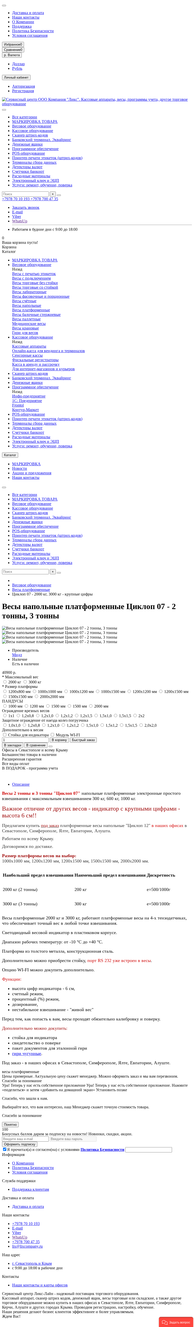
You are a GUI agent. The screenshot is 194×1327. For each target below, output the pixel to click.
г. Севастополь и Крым (32, 1263)
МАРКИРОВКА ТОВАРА (35, 121)
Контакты (10, 1276)
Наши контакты (25, 17)
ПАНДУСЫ (12, 701)
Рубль (17, 68)
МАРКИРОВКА (26, 464)
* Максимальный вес (20, 677)
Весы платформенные (31, 310)
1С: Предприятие (27, 401)
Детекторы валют (27, 167)
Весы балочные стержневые (36, 314)
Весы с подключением (31, 278)
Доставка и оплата (28, 13)
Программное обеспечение (35, 149)
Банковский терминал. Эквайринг (41, 140)
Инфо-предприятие (28, 396)
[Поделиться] (50, 746)
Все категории (24, 117)
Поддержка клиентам (30, 1189)
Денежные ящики (27, 144)
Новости (19, 468)
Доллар (18, 64)
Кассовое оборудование (32, 130)
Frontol (18, 405)
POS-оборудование (28, 153)
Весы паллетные (26, 319)
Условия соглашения (29, 35)
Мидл (17, 655)
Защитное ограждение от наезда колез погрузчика (45, 720)
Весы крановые (25, 328)
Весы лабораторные (29, 292)
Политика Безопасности (33, 31)
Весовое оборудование (31, 126)
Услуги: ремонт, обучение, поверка (42, 185)
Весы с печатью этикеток (34, 274)
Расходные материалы (31, 176)
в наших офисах (167, 825)
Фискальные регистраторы (35, 360)
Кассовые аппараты (29, 346)
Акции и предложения (31, 473)
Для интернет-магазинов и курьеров (43, 369)
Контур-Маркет (25, 410)
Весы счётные (24, 301)
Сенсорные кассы (27, 355)
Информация (13, 1154)
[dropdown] (4, 5)
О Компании (23, 22)
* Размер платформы (20, 686)
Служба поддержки (19, 1181)
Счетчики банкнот (28, 171)
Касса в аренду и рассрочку (36, 364)
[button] (176, 1322)
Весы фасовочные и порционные (40, 296)
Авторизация (23, 86)
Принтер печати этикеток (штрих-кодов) (47, 158)
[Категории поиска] (4, 110)
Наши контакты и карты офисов (40, 1285)
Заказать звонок (25, 207)
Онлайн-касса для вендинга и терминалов (48, 351)
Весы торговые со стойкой (35, 287)
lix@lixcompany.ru (27, 1246)
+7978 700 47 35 (44, 199)
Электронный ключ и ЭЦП (35, 180)
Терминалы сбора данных (34, 162)
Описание (21, 784)
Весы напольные (26, 305)
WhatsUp (19, 221)
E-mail (17, 212)
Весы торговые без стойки (35, 283)
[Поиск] (59, 195)
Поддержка (22, 26)
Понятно (10, 1124)
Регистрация (23, 91)
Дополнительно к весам (22, 730)
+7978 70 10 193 (16, 199)
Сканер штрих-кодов (30, 135)
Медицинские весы (29, 323)
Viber (16, 216)
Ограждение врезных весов (26, 711)
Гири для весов (25, 332)
